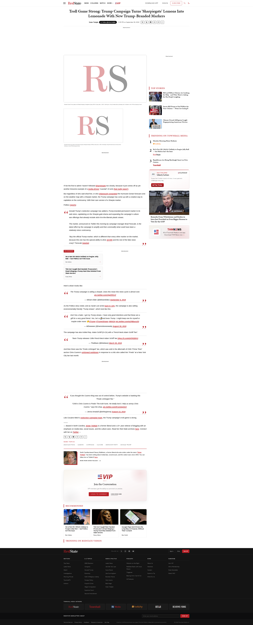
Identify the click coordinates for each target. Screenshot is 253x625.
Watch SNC (171, 573)
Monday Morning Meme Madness (165, 141)
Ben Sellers (68, 535)
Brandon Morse (110, 576)
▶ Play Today (157, 185)
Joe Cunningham (111, 573)
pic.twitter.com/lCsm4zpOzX (115, 407)
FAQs (178, 551)
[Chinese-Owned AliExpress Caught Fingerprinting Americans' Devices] (155, 124)
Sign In (171, 551)
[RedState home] (71, 551)
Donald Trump (89, 570)
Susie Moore (109, 570)
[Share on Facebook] (150, 22)
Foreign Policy (89, 580)
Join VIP (186, 551)
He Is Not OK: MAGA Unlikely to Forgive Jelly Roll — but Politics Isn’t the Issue (76, 529)
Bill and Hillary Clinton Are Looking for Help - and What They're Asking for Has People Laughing (176, 95)
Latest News (67, 566)
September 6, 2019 (118, 300)
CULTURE (100, 444)
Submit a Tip (151, 573)
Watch (65, 570)
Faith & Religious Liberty (92, 576)
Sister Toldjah (93, 22)
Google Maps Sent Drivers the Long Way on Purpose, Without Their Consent (133, 529)
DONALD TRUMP (126, 444)
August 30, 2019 (119, 326)
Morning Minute (68, 576)
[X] (121, 551)
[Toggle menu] (64, 3)
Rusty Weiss (97, 535)
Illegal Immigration (90, 587)
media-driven (93, 189)
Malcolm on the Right (132, 563)
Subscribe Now (116, 494)
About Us (150, 563)
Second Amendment (91, 593)
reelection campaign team (91, 418)
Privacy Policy (78, 622)
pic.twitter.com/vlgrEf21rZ (105, 295)
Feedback (86, 622)
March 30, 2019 (115, 343)
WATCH (102, 3)
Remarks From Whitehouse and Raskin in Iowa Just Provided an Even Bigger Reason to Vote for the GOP (169, 219)
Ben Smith (125, 535)
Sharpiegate (101, 186)
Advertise (150, 566)
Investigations (68, 573)
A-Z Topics (88, 558)
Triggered (129, 572)
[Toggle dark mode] (189, 3)
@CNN (109, 240)
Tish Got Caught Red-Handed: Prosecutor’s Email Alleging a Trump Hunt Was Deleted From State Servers (104, 530)
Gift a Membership (173, 566)
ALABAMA (81, 444)
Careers (149, 570)
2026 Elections (89, 563)
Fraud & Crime (89, 583)
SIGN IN (165, 3)
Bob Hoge (109, 583)
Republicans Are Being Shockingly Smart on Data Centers (170, 161)
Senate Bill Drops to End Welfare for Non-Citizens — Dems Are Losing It (176, 107)
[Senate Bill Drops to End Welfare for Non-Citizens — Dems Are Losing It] (155, 110)
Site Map (107, 622)
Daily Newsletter (173, 570)
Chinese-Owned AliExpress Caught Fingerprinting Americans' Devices (175, 121)
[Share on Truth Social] (146, 22)
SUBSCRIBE (176, 3)
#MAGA (112, 322)
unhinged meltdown (90, 352)
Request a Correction (97, 622)
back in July (110, 306)
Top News (67, 563)
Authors (66, 583)
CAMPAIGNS (90, 444)
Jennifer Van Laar (111, 566)
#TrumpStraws (102, 322)
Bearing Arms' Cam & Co (133, 575)
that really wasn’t (121, 189)
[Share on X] (142, 22)
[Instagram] (125, 551)
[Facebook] (129, 551)
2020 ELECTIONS (69, 444)
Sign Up (185, 616)
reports (73, 205)
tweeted (85, 243)
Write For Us (151, 576)
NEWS (86, 3)
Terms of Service (68, 622)
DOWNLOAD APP (151, 3)
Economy (87, 573)
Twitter (76, 432)
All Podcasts (130, 579)
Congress (87, 566)
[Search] (184, 3)
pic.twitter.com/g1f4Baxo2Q (127, 322)
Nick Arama (109, 580)
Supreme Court (89, 590)
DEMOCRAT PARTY (112, 444)
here (137, 429)
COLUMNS (94, 3)
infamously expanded (108, 194)
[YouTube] (133, 551)
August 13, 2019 (118, 412)
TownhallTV (67, 580)
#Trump (92, 322)
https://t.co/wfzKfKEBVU (128, 338)
